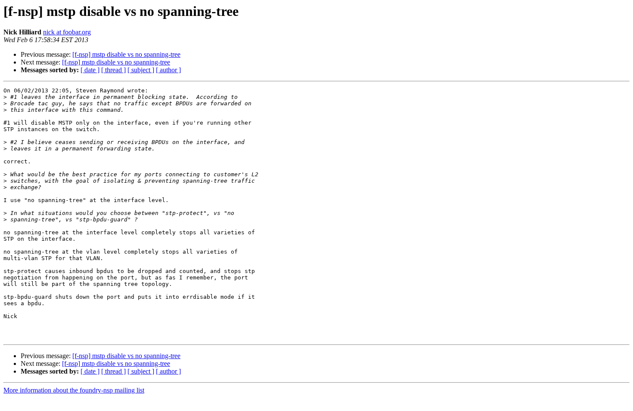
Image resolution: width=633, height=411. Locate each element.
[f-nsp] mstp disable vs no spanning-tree (126, 54)
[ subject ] (140, 70)
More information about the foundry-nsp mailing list (73, 390)
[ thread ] (113, 70)
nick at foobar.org (67, 32)
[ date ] (90, 70)
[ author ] (168, 70)
